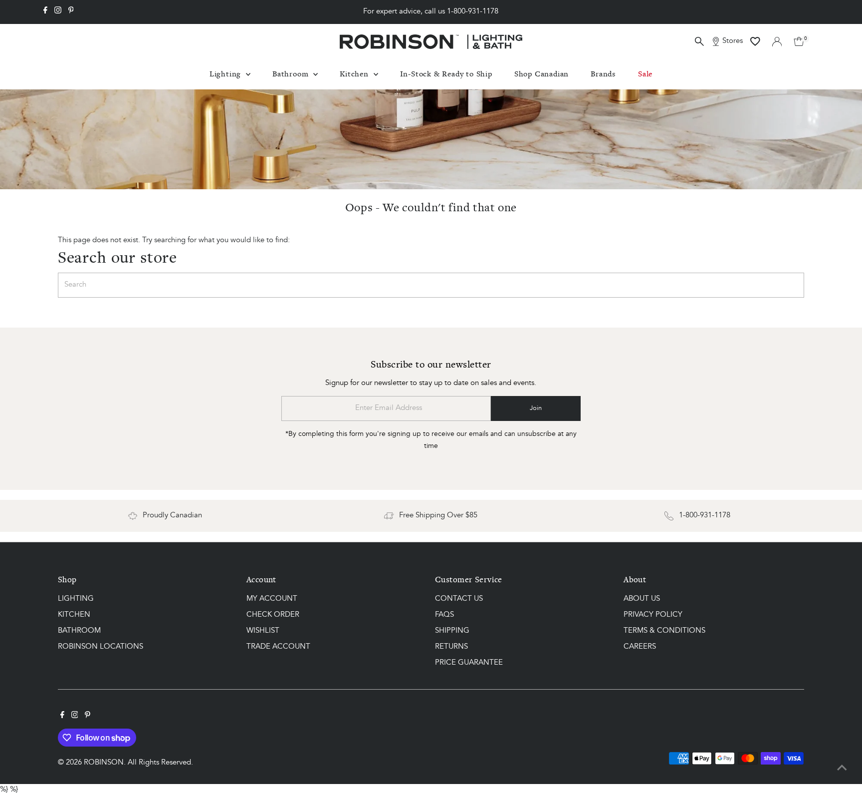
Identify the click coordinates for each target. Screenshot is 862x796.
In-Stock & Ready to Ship (446, 73)
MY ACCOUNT (271, 599)
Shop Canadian (541, 73)
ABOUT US (642, 599)
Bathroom (291, 73)
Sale (645, 73)
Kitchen (355, 73)
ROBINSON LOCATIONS (100, 647)
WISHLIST (262, 631)
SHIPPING (452, 631)
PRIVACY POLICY (653, 615)
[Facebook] (45, 12)
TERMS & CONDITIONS (664, 631)
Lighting (226, 73)
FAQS (444, 615)
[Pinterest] (71, 12)
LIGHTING (76, 599)
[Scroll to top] (842, 769)
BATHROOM (79, 631)
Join (536, 408)
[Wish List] (755, 41)
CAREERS (640, 647)
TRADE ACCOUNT (278, 647)
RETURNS (451, 647)
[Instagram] (58, 12)
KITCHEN (74, 615)
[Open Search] (699, 41)
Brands (603, 73)
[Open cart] (799, 41)
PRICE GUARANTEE (469, 663)
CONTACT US (459, 599)
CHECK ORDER (272, 615)
